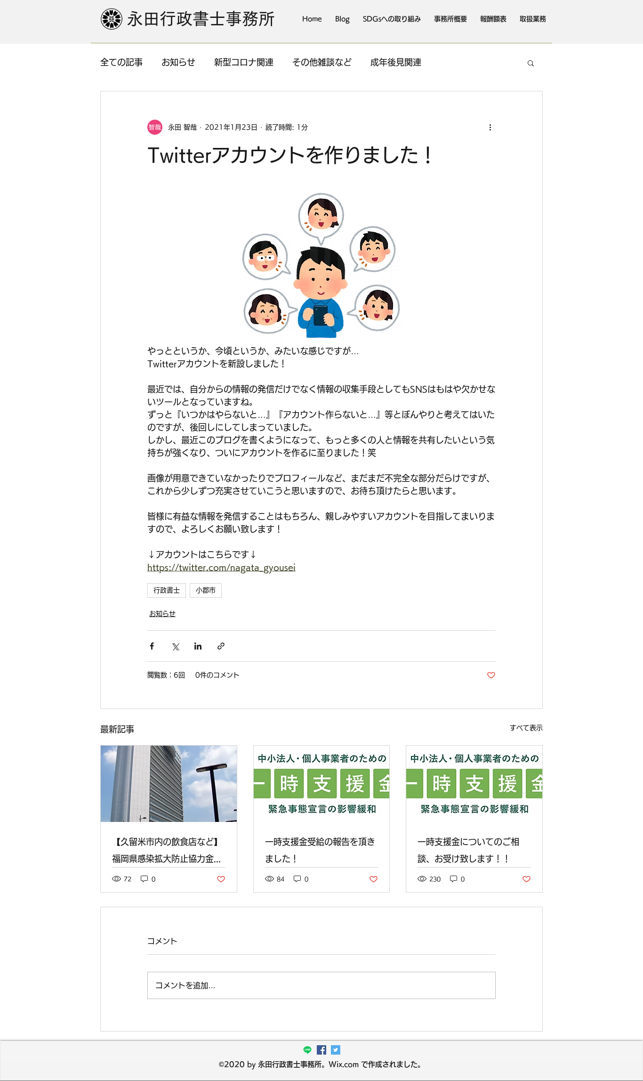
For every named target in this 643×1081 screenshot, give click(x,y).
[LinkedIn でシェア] (197, 646)
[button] (530, 62)
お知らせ (178, 62)
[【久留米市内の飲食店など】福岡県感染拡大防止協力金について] (169, 784)
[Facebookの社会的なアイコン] (321, 1050)
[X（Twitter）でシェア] (174, 646)
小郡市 (206, 590)
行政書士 (166, 590)
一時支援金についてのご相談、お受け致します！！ (468, 850)
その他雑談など (322, 62)
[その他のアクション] (490, 127)
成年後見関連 (395, 62)
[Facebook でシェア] (151, 646)
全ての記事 (121, 62)
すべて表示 (526, 727)
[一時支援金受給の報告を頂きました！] (322, 784)
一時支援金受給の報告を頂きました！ (320, 850)
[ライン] (307, 1050)
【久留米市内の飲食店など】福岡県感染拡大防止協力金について (167, 852)
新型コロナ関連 (243, 62)
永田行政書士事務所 (201, 18)
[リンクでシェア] (221, 646)
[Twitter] (335, 1050)
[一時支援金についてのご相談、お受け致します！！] (474, 784)
